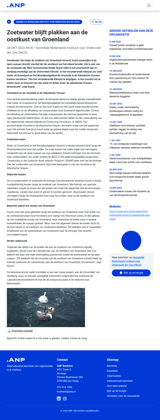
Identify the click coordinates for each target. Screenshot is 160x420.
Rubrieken (112, 370)
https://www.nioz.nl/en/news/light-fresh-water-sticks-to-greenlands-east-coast (129, 215)
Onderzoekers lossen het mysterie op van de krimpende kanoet (129, 193)
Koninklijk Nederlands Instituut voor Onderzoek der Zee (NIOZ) (48, 22)
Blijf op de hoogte (116, 390)
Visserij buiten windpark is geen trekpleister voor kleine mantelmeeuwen (131, 47)
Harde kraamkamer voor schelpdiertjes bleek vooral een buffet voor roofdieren (130, 160)
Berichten (112, 365)
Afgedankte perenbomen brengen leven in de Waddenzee (130, 61)
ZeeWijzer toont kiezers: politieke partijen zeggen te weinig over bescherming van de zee (127, 129)
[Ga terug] (9, 22)
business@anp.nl (66, 391)
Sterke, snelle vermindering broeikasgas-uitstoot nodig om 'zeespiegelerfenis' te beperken (126, 111)
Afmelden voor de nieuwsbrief (123, 395)
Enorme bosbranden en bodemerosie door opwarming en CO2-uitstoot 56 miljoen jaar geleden (129, 78)
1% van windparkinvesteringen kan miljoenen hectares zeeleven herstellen (130, 145)
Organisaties (114, 375)
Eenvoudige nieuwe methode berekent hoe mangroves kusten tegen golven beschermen (130, 177)
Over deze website (117, 385)
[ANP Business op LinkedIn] (58, 399)
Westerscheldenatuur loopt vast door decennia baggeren (129, 94)
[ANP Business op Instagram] (65, 399)
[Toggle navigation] (148, 5)
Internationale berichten (120, 380)
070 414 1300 (64, 387)
